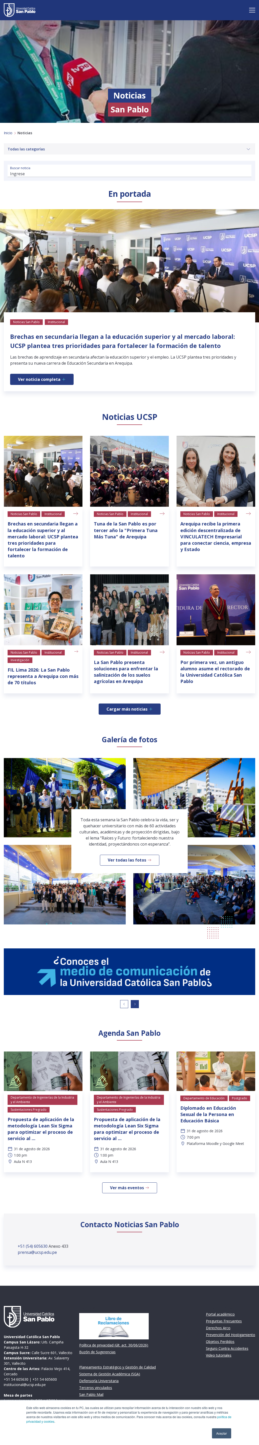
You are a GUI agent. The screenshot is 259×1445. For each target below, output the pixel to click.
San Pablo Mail (91, 1394)
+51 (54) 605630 (33, 1246)
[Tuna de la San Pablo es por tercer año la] (129, 471)
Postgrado (239, 1098)
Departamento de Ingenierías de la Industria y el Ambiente (42, 1099)
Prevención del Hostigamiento (230, 1334)
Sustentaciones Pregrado (29, 1109)
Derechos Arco (218, 1327)
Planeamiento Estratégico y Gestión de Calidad (117, 1367)
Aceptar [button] (221, 1433)
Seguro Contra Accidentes (227, 1348)
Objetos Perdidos (220, 1341)
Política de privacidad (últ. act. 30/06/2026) (113, 1345)
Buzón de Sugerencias (97, 1352)
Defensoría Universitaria (99, 1380)
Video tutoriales (218, 1355)
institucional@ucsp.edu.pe (25, 1384)
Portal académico (220, 1314)
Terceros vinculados (95, 1387)
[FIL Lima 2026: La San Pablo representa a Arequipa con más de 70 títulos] (43, 609)
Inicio (8, 132)
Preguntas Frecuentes (224, 1321)
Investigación (20, 660)
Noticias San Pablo (24, 514)
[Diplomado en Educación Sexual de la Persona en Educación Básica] (216, 1071)
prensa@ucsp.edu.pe (37, 1252)
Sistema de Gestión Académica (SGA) (109, 1374)
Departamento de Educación (204, 1098)
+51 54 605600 (44, 1379)
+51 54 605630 (16, 1379)
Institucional (53, 514)
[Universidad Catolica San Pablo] (19, 10)
